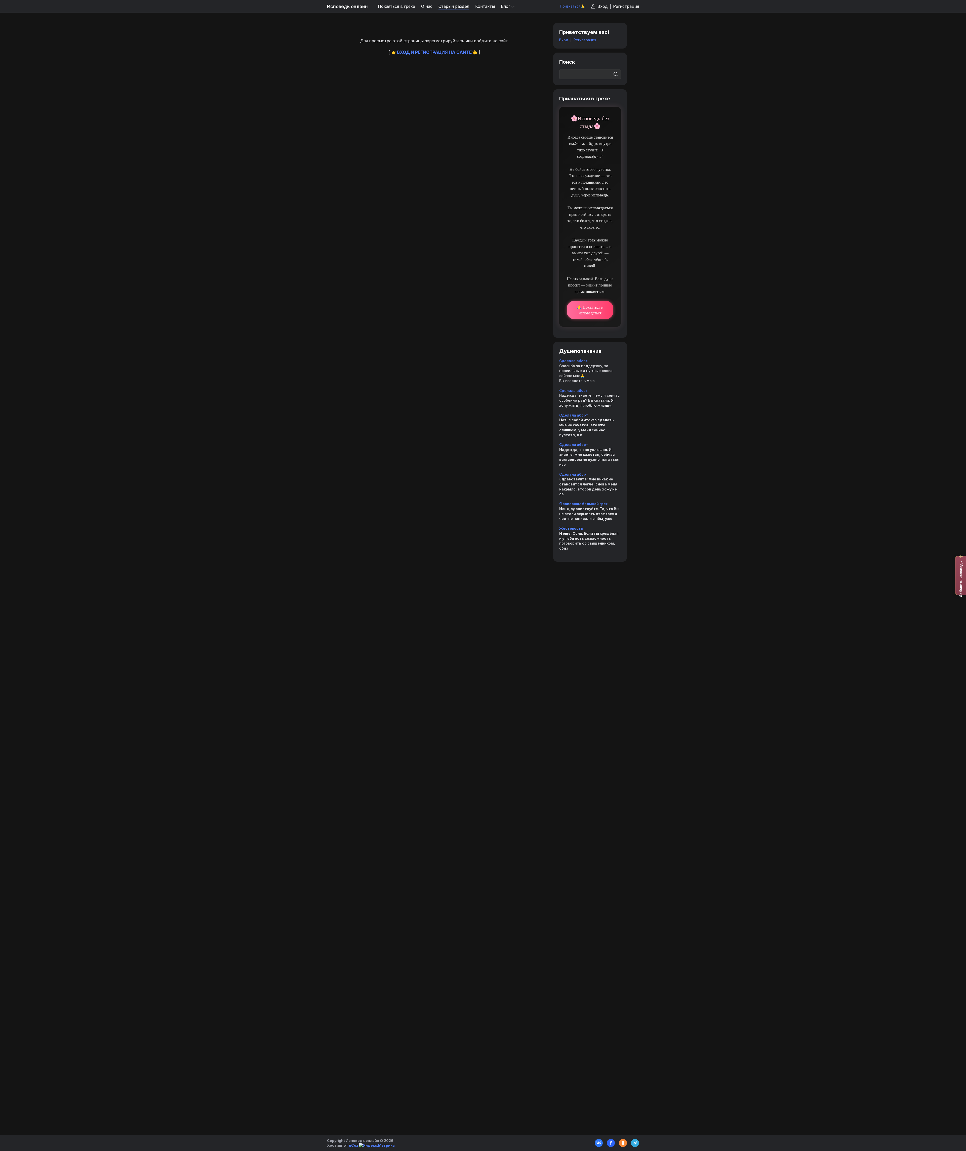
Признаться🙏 (572, 6)
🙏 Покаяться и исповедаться (590, 309)
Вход (602, 6)
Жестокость (571, 528)
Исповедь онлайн (347, 6)
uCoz (353, 1145)
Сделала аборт (573, 361)
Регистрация (626, 6)
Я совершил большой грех (583, 504)
